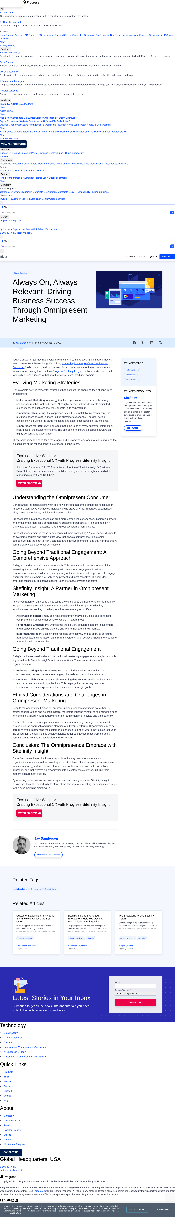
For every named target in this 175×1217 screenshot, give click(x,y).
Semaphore (17, 118)
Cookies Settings (161, 1210)
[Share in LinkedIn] (152, 343)
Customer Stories (113, 163)
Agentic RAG (21, 35)
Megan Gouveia (126, 946)
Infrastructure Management (14, 81)
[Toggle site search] (1, 236)
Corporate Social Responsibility (74, 192)
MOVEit (67, 121)
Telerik (32, 121)
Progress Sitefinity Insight (67, 371)
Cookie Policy (41, 1211)
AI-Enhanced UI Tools (11, 131)
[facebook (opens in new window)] (2, 1201)
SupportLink (19, 229)
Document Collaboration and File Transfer (25, 1056)
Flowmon (61, 124)
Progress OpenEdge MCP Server (156, 35)
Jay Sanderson (23, 342)
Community (78, 153)
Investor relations (12, 1130)
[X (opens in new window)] (5, 1201)
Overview (130, 257)
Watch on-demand (29, 483)
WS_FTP (13, 138)
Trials (6, 1076)
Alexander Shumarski (26, 946)
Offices (61, 199)
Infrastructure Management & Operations (35, 124)
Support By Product (10, 153)
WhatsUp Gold (93, 124)
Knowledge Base (80, 163)
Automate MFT (64, 133)
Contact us (10, 1152)
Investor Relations (9, 199)
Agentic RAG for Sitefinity (41, 35)
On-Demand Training (34, 170)
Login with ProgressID (11, 220)
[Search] (1, 202)
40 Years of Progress (14, 1144)
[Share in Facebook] (134, 343)
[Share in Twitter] (143, 343)
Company (6, 185)
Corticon (39, 118)
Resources (6, 160)
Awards (8, 1125)
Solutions (5, 49)
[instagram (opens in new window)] (13, 1201)
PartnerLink (31, 229)
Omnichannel (131, 375)
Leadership (26, 192)
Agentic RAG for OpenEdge (69, 35)
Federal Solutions (9, 90)
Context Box (108, 35)
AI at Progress (7, 12)
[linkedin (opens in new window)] (16, 1201)
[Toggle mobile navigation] (2, 251)
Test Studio (53, 131)
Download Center (47, 153)
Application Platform (54, 118)
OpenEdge (71, 118)
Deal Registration (33, 180)
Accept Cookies (137, 1210)
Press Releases (27, 199)
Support (5, 149)
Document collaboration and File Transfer (81, 131)
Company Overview (10, 192)
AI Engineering (7, 45)
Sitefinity (23, 121)
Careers (53, 199)
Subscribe (167, 257)
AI (2, 9)
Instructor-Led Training (11, 170)
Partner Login (41, 178)
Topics (141, 257)
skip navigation (11, 3)
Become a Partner (24, 178)
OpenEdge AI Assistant (126, 35)
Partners (5, 174)
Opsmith (4, 40)
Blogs (93, 163)
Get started (132, 428)
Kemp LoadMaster (76, 124)
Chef (11, 124)
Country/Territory (122, 990)
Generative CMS (92, 35)
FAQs (125, 163)
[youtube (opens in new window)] (9, 1201)
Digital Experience (9, 71)
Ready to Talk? (24, 233)
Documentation (63, 163)
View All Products (13, 144)
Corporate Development (45, 192)
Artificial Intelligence (10, 52)
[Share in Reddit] (160, 343)
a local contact (14, 1170)
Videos (51, 163)
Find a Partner (7, 178)
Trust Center (42, 199)
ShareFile (51, 121)
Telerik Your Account (48, 229)
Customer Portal (29, 153)
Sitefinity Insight (132, 380)
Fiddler (44, 131)
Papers (33, 163)
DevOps (4, 124)
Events (99, 163)
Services (4, 156)
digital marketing (132, 370)
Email (117, 983)
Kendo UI (40, 121)
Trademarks (40, 1191)
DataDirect (29, 118)
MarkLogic (5, 118)
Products (5, 100)
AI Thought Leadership (11, 22)
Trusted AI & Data (9, 104)
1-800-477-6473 (8, 233)
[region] (87, 1210)
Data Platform (7, 35)
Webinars (42, 163)
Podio (60, 121)
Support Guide (63, 153)
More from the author (48, 855)
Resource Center (20, 163)
